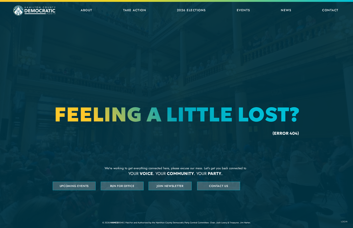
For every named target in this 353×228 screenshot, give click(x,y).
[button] (86, 10)
